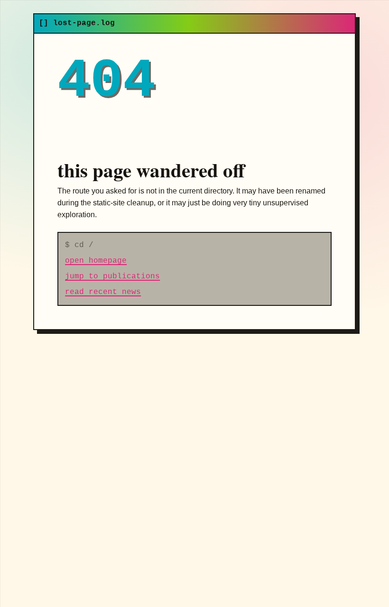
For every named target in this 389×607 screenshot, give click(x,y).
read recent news (103, 292)
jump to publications (112, 276)
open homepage (96, 261)
